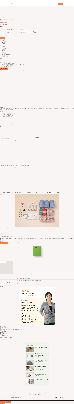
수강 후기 (3, 42)
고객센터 (53, 3)
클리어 (35, 32)
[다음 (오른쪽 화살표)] (4, 403)
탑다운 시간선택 (9, 32)
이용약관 (55, 397)
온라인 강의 (32, 3)
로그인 (57, 0)
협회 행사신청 (49, 3)
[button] (37, 45)
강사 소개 (3, 43)
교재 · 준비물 (4, 41)
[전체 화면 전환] (6, 402)
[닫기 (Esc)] (1, 402)
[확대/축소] (9, 402)
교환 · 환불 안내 (60, 398)
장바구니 (2, 37)
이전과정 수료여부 (9, 29)
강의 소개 (3, 39)
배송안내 (56, 398)
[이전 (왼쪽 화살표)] (1, 403)
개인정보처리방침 (60, 397)
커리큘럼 (3, 40)
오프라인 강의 (37, 3)
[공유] (4, 402)
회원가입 (61, 0)
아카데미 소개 (27, 3)
